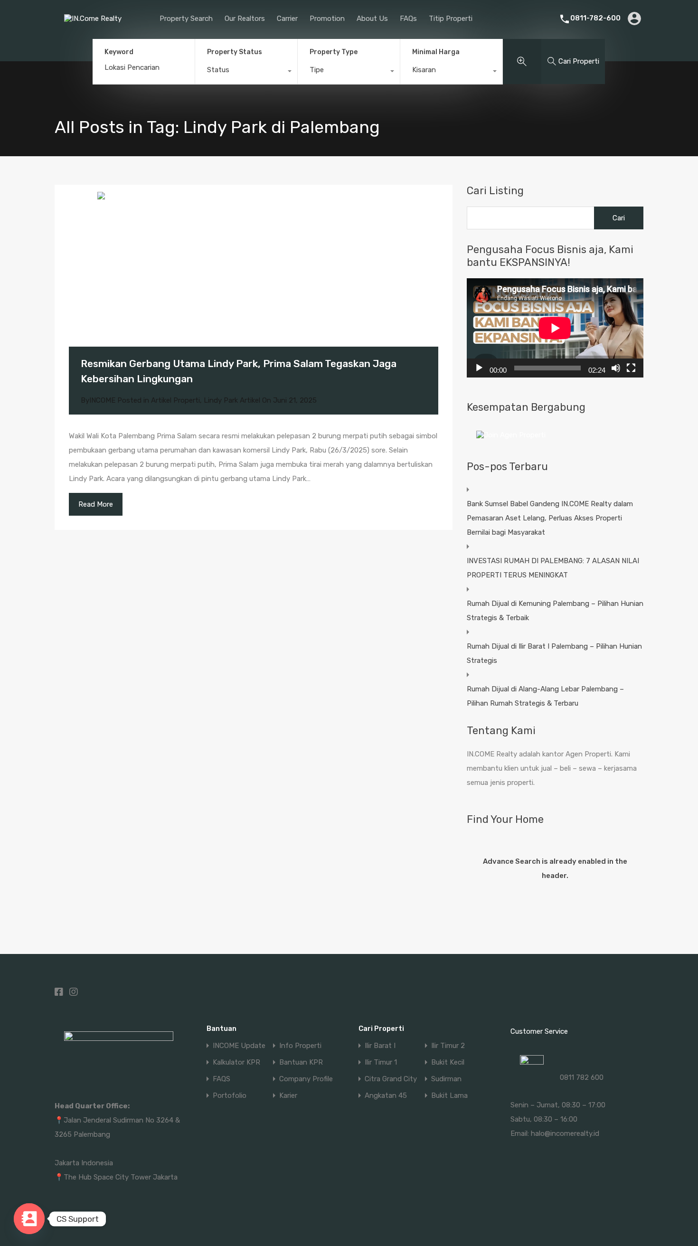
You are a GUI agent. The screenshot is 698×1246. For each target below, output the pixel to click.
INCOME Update (239, 1045)
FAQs (408, 18)
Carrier (287, 18)
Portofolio (229, 1095)
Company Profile (306, 1079)
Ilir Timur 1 (381, 1062)
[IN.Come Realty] (95, 25)
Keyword (118, 52)
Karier (288, 1095)
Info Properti (300, 1045)
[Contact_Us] (29, 1218)
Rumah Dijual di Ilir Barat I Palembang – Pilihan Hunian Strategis (554, 653)
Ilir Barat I (380, 1045)
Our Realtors (245, 18)
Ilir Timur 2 (448, 1045)
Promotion (327, 18)
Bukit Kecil (447, 1062)
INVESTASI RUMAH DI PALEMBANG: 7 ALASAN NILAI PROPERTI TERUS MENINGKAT (553, 568)
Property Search (186, 18)
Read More (95, 504)
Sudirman (446, 1079)
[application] (555, 328)
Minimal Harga (436, 52)
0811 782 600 (582, 1077)
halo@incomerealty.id (565, 1133)
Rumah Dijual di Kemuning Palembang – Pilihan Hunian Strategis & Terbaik (555, 610)
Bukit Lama (449, 1095)
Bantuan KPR (301, 1062)
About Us (372, 18)
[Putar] (479, 368)
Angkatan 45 (386, 1095)
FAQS (221, 1079)
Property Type (334, 52)
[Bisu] (616, 368)
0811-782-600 (595, 18)
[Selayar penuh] (631, 368)
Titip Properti (450, 18)
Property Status (234, 52)
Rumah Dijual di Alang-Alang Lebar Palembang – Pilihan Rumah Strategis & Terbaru (545, 696)
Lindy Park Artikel (232, 400)
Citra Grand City (391, 1079)
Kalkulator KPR (236, 1062)
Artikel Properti (175, 400)
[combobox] (246, 72)
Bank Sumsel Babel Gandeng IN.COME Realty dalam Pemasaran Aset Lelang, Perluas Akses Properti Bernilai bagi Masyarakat (550, 518)
